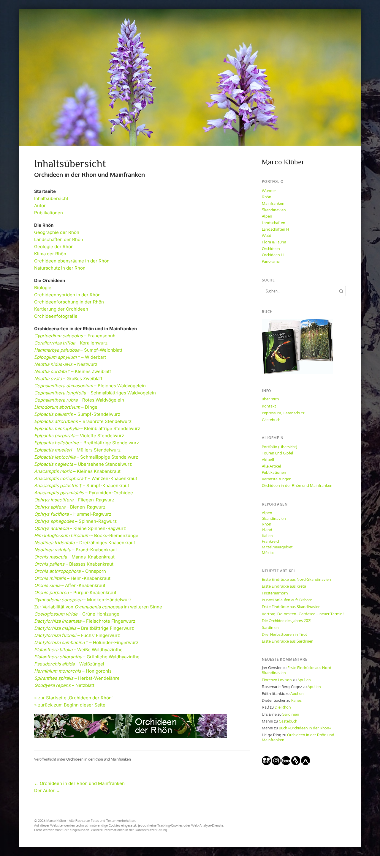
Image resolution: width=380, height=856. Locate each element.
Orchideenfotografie (55, 316)
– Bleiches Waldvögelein (90, 385)
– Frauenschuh (74, 336)
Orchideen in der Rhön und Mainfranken (98, 759)
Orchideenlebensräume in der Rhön (72, 261)
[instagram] (276, 763)
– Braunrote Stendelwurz (83, 421)
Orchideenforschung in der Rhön (69, 302)
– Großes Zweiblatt (68, 378)
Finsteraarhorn (275, 593)
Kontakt (269, 406)
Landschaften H (275, 229)
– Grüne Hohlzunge (76, 614)
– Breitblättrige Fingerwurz (84, 628)
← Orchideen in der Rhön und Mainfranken (79, 783)
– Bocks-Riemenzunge (86, 535)
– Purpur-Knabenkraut (75, 592)
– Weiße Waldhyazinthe (78, 649)
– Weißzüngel (69, 664)
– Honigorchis (73, 671)
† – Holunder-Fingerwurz (86, 642)
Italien (267, 535)
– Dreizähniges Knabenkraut (84, 542)
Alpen (267, 216)
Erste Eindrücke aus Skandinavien (291, 606)
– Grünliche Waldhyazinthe (87, 657)
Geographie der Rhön (56, 232)
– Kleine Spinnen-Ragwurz (80, 528)
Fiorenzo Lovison (277, 679)
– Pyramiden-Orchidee (83, 492)
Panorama (271, 261)
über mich (270, 398)
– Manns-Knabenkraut (74, 557)
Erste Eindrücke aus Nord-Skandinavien (296, 579)
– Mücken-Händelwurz (83, 599)
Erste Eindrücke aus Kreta (284, 586)
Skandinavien (274, 209)
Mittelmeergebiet (277, 547)
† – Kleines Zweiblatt (72, 371)
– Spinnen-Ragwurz (75, 521)
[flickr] (266, 763)
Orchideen (271, 248)
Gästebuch (271, 419)
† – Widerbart (70, 357)
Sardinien (270, 627)
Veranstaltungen (277, 478)
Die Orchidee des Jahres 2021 (286, 620)
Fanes (296, 700)
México (268, 552)
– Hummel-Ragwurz (72, 514)
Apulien (304, 679)
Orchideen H (273, 254)
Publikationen (48, 212)
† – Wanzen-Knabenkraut (85, 478)
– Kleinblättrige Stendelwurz (87, 428)
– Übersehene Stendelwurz (83, 464)
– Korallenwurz (70, 343)
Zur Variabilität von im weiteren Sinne (98, 607)
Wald (266, 235)
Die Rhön (283, 707)
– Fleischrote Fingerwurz (84, 621)
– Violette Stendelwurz (79, 435)
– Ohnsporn (70, 571)
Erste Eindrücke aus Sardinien (288, 641)
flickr (65, 829)
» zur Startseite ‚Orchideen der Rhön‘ (73, 698)
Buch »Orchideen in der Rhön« (305, 728)
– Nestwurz (65, 364)
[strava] (295, 763)
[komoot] (305, 763)
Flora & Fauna (274, 242)
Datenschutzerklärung (151, 829)
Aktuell (268, 459)
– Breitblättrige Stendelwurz (86, 443)
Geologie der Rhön (54, 246)
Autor (40, 205)
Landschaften (273, 222)
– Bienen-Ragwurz (69, 507)
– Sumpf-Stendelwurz (77, 414)
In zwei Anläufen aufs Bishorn (287, 599)
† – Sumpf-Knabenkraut (81, 485)
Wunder (269, 190)
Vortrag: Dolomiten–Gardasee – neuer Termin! (303, 613)
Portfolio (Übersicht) (279, 446)
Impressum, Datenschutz (283, 412)
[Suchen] (341, 291)
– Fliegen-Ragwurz (74, 500)
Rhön (266, 196)
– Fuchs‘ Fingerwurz (77, 635)
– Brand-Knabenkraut (75, 550)
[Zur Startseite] (190, 77)
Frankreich (271, 541)
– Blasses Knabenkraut (73, 564)
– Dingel (66, 407)
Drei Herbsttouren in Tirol (284, 634)
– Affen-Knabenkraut (69, 585)
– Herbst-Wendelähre (77, 678)
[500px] (285, 763)
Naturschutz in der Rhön (60, 268)
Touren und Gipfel (277, 453)
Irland (267, 529)
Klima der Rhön (50, 254)
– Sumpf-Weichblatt (78, 350)
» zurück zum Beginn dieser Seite (69, 705)
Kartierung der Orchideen (61, 309)
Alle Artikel (271, 466)
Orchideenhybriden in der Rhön (67, 295)
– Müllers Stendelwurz (77, 450)
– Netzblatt (64, 685)
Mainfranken (273, 203)
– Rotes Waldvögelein (79, 400)
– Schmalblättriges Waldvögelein (95, 393)
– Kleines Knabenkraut (77, 471)
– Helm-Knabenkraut (72, 578)
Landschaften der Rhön (58, 239)
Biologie (42, 287)
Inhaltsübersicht (51, 198)
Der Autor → (47, 790)
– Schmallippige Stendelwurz (86, 457)
